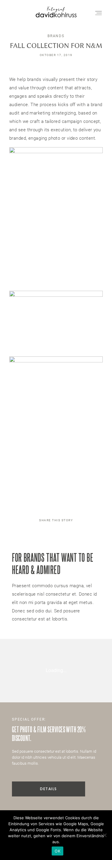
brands (56, 36)
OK (57, 851)
